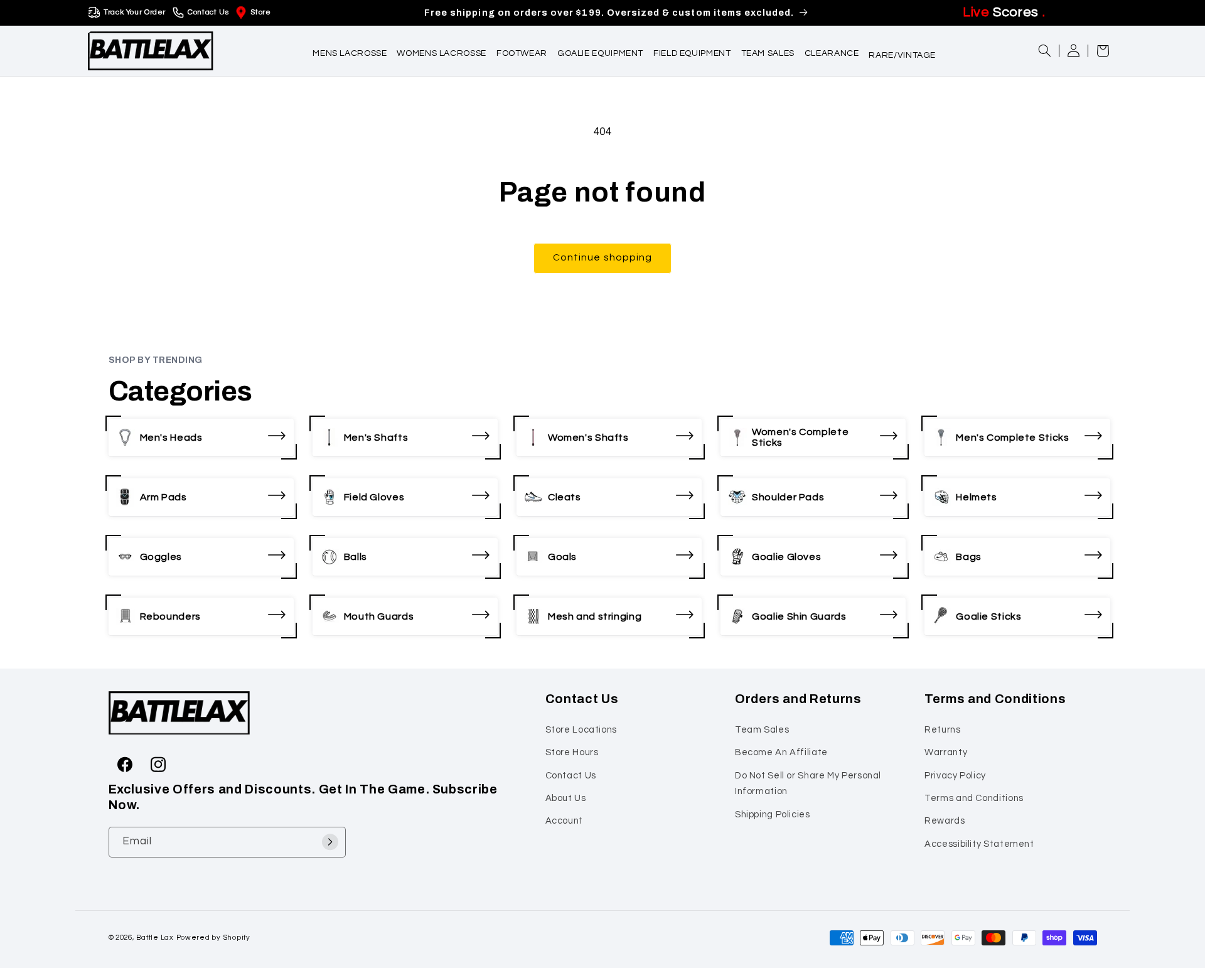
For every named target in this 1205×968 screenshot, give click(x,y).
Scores (1004, 12)
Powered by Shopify (213, 937)
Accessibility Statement (979, 843)
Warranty (945, 752)
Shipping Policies (772, 814)
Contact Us (208, 12)
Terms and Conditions (974, 797)
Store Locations (581, 729)
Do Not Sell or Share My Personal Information (808, 783)
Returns (942, 729)
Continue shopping (602, 257)
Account (564, 820)
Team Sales (762, 729)
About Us (565, 797)
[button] (349, 50)
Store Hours (572, 752)
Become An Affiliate (781, 752)
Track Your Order (135, 12)
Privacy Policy (955, 775)
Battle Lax (154, 937)
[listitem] (201, 437)
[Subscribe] (330, 841)
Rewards (944, 820)
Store (260, 12)
